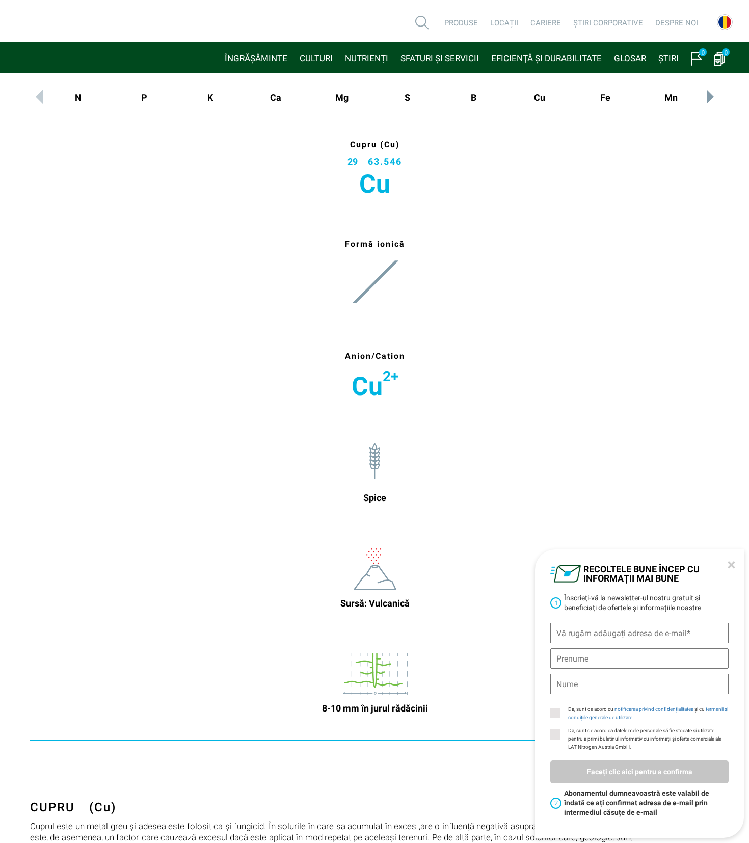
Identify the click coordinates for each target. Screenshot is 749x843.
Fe (605, 97)
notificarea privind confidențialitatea (653, 709)
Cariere (545, 23)
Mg (342, 97)
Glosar (630, 58)
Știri (668, 58)
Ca (275, 97)
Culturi (316, 58)
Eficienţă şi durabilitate (546, 58)
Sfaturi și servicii (439, 58)
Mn (671, 97)
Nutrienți (366, 58)
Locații (504, 23)
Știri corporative (608, 23)
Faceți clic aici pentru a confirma (639, 772)
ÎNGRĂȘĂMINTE (256, 58)
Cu (539, 97)
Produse (461, 23)
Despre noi (676, 23)
